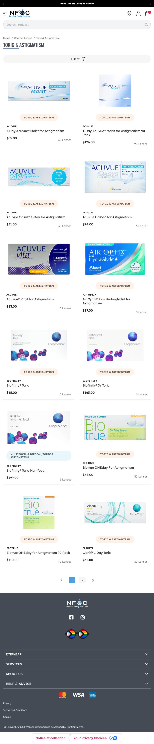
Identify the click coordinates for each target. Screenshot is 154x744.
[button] (3, 3)
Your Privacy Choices (90, 738)
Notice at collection (50, 738)
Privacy (7, 703)
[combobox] (72, 24)
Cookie (7, 716)
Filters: (75, 59)
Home (6, 37)
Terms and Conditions (15, 710)
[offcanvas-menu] (5, 13)
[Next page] (93, 580)
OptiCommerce (75, 726)
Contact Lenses (23, 37)
